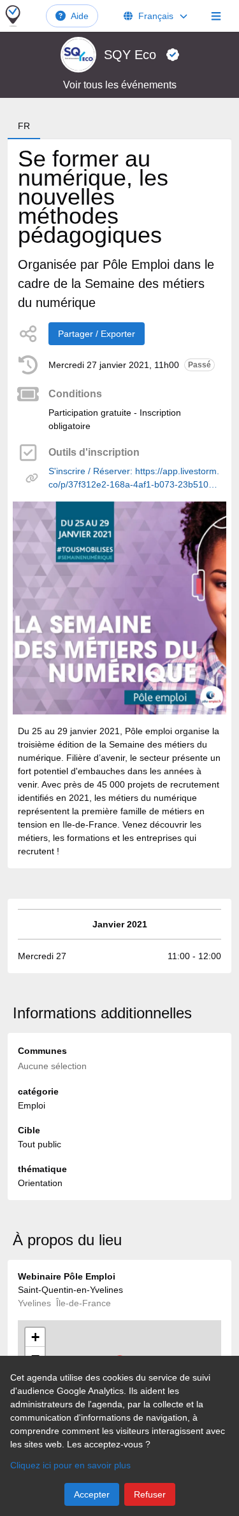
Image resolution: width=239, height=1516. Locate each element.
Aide (80, 16)
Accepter (92, 1494)
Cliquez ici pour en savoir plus (70, 1465)
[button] (35, 1337)
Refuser (150, 1494)
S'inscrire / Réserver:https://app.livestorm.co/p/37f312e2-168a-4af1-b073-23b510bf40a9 (134, 478)
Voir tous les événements (120, 84)
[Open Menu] (216, 16)
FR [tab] (24, 126)
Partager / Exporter (96, 334)
